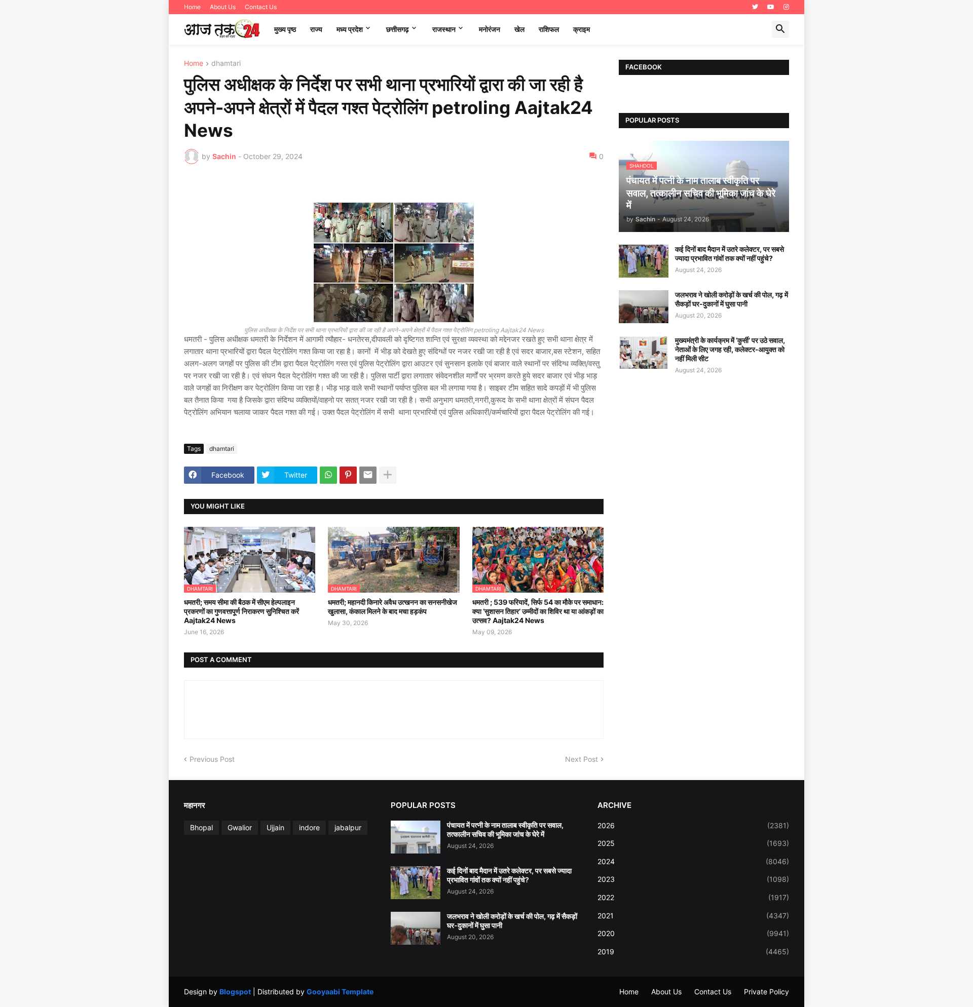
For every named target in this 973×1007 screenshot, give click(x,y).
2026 (693, 825)
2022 (693, 897)
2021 (693, 915)
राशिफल (549, 29)
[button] (780, 29)
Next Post (581, 759)
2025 (693, 843)
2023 (693, 879)
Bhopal (201, 827)
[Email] (368, 475)
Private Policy (766, 991)
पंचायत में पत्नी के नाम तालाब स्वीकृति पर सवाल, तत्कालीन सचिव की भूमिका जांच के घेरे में (505, 829)
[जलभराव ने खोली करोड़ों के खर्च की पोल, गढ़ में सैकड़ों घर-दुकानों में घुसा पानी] (643, 306)
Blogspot (235, 991)
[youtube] (770, 7)
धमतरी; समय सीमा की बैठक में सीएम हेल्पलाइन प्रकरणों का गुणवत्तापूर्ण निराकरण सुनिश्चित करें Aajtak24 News (241, 611)
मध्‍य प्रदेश (349, 29)
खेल (519, 29)
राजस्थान (444, 29)
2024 (693, 861)
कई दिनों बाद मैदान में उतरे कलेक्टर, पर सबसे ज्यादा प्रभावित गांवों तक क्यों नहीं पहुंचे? (729, 253)
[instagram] (786, 7)
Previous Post (212, 759)
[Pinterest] (348, 475)
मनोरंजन (489, 29)
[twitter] (755, 7)
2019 (693, 951)
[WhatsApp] (328, 475)
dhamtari (226, 63)
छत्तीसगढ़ (397, 29)
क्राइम (581, 29)
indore (309, 827)
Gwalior (240, 827)
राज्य (316, 29)
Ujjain (275, 827)
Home (192, 7)
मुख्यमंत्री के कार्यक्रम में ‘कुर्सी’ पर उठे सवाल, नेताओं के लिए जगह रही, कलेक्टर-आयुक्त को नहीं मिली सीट (730, 349)
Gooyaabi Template (340, 991)
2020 (693, 933)
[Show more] (387, 475)
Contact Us (261, 7)
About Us (223, 7)
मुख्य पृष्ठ (285, 29)
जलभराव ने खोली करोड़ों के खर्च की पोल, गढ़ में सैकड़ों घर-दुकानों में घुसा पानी (731, 299)
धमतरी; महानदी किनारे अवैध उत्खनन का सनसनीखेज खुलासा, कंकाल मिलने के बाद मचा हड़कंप (392, 606)
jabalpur (347, 827)
